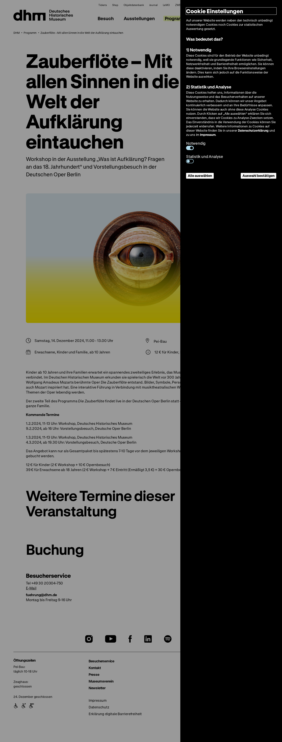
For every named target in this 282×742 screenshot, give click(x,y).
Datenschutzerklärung (253, 130)
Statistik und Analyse (204, 156)
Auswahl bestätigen (258, 175)
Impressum (207, 134)
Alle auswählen (200, 175)
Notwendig (195, 143)
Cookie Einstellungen (214, 11)
